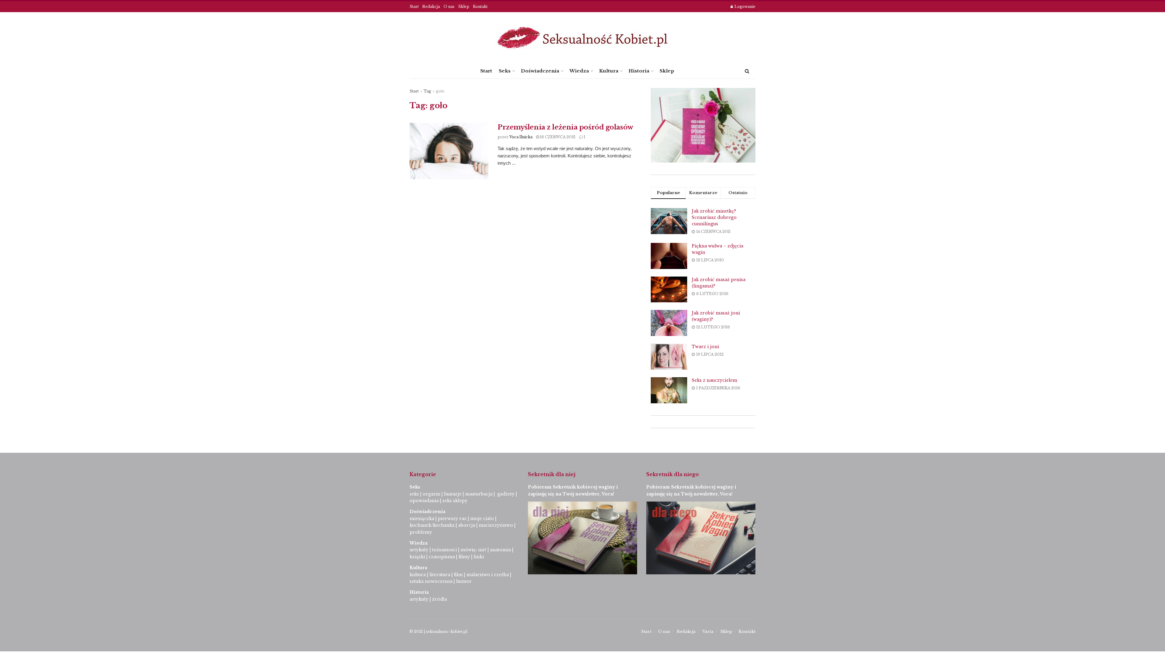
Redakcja (431, 6)
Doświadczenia (540, 71)
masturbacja (478, 494)
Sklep (463, 6)
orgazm (431, 494)
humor (464, 581)
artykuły (419, 550)
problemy (421, 532)
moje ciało (482, 518)
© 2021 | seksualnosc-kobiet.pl (438, 631)
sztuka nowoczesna (431, 581)
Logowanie (744, 6)
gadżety (506, 494)
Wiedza (579, 71)
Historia (639, 71)
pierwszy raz (452, 518)
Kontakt (480, 6)
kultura (418, 574)
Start (414, 6)
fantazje (452, 494)
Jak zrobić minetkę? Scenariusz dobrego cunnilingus (714, 217)
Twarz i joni (705, 346)
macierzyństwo (496, 525)
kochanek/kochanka (432, 525)
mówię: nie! (472, 550)
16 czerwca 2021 (557, 137)
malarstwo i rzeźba (487, 574)
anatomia (500, 550)
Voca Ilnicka (520, 137)
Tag (427, 91)
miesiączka (422, 518)
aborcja (466, 525)
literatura (439, 574)
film (458, 574)
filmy (464, 556)
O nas (449, 6)
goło (440, 91)
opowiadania (424, 500)
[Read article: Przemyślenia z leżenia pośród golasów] (449, 151)
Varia (708, 631)
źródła (439, 599)
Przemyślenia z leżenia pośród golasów (565, 127)
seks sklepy (455, 500)
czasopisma (442, 556)
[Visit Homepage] (582, 37)
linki (479, 556)
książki (417, 556)
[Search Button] (747, 71)
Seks (505, 71)
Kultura (608, 71)
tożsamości (444, 550)
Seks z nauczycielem (714, 380)
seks (414, 494)
